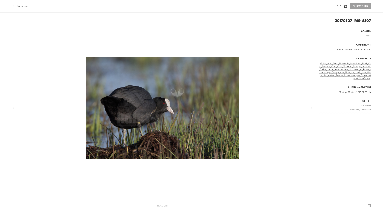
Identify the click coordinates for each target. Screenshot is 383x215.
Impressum (354, 110)
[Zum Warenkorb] (345, 6)
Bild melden (366, 106)
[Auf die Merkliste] (339, 6)
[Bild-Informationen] (369, 206)
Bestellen (362, 6)
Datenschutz (366, 110)
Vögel (368, 36)
